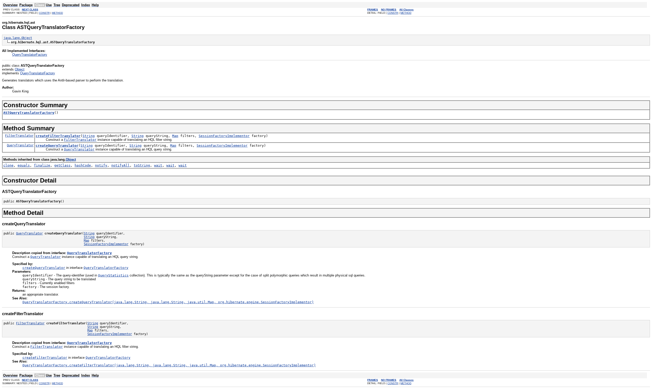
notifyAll (120, 165)
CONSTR (44, 12)
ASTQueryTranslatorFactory (28, 113)
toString (142, 165)
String (89, 136)
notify (101, 165)
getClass (62, 165)
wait (158, 165)
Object (19, 69)
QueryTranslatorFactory (29, 55)
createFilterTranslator (58, 136)
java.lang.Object (18, 38)
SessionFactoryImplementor (224, 136)
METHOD (57, 12)
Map (175, 136)
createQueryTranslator (57, 145)
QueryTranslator (20, 145)
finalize (42, 165)
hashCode (83, 165)
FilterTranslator (19, 135)
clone (8, 165)
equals (24, 165)
